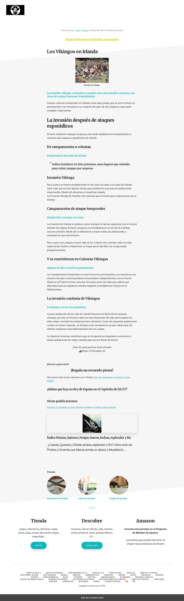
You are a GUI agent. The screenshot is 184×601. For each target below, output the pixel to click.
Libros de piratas (86, 498)
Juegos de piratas (118, 498)
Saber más (92, 545)
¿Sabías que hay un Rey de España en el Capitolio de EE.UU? (87, 389)
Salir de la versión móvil (92, 597)
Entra (38, 545)
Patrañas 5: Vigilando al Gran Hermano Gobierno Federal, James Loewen (81, 407)
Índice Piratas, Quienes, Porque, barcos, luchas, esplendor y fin (89, 438)
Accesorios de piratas (57, 498)
